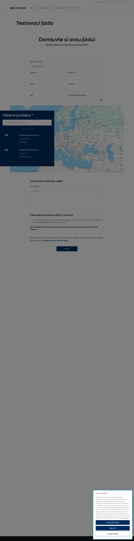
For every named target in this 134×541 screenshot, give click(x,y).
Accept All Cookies (112, 522)
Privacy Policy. (125, 518)
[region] (112, 514)
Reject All (113, 528)
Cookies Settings (112, 534)
